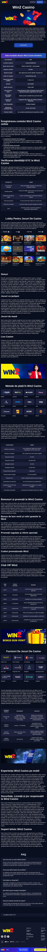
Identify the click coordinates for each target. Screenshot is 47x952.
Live (17, 231)
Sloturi (39, 231)
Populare (5, 231)
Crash (28, 231)
